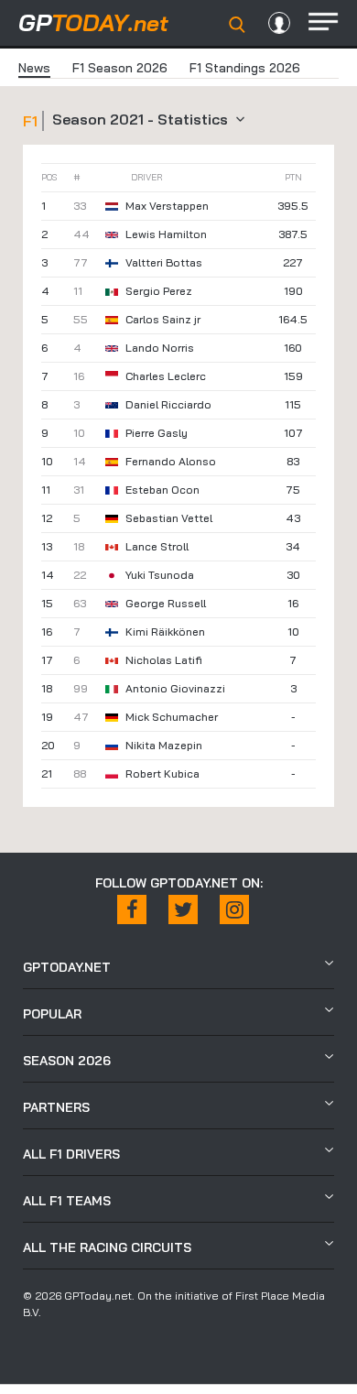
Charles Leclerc (165, 376)
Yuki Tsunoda (159, 575)
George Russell (165, 603)
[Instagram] (234, 909)
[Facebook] (131, 909)
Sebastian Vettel (168, 518)
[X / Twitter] (183, 909)
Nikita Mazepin (163, 745)
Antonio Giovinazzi (175, 688)
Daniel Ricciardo (168, 404)
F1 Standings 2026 (244, 68)
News (34, 68)
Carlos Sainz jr (162, 319)
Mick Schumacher (171, 717)
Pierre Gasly (156, 433)
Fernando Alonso (170, 461)
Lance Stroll (157, 546)
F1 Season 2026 (120, 68)
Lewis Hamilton (166, 234)
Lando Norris (159, 347)
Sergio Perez (158, 291)
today (93, 22)
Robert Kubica (162, 773)
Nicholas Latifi (163, 660)
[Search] (237, 25)
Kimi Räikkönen (165, 631)
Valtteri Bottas (163, 262)
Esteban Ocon (162, 489)
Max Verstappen (167, 205)
